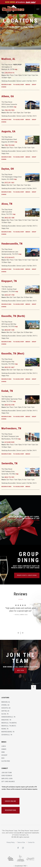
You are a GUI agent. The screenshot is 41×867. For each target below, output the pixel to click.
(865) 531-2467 (9, 367)
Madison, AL (8, 58)
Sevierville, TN (9, 463)
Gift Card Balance (8, 781)
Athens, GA (7, 96)
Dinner (3, 749)
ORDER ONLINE (10, 801)
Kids (2, 758)
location (35, 520)
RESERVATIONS (6, 84)
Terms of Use (21, 842)
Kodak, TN (7, 390)
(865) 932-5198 (9, 405)
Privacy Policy (11, 842)
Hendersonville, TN (11, 243)
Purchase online (15, 518)
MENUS (28, 84)
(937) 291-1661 (9, 183)
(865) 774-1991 (9, 477)
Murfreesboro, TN (11, 428)
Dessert (4, 755)
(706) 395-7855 (9, 110)
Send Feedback (6, 775)
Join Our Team (6, 772)
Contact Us (31, 842)
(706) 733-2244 (9, 145)
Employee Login (6, 778)
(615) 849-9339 (9, 442)
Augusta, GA (8, 131)
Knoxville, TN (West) (12, 353)
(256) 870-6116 (9, 73)
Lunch (3, 746)
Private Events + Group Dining (27, 575)
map (15, 69)
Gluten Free (5, 761)
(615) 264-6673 (9, 257)
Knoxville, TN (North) (13, 316)
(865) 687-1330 (9, 330)
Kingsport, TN (9, 281)
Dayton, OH (7, 168)
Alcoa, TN (6, 203)
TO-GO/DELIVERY (18, 84)
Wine (3, 752)
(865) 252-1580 (9, 218)
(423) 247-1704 (9, 295)
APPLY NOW (20, 670)
